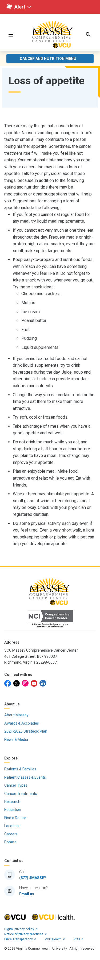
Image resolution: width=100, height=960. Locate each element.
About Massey (16, 715)
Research (12, 801)
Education (12, 809)
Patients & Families (20, 769)
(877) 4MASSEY (32, 878)
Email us (26, 894)
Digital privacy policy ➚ (21, 929)
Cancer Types (15, 785)
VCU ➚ (78, 939)
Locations (12, 826)
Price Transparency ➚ (20, 939)
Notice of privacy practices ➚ (25, 934)
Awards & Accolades (21, 723)
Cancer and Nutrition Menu (48, 58)
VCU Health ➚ (55, 939)
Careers (11, 834)
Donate (10, 842)
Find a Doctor (15, 818)
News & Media (16, 739)
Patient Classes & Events (25, 777)
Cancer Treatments (20, 793)
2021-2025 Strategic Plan (25, 731)
